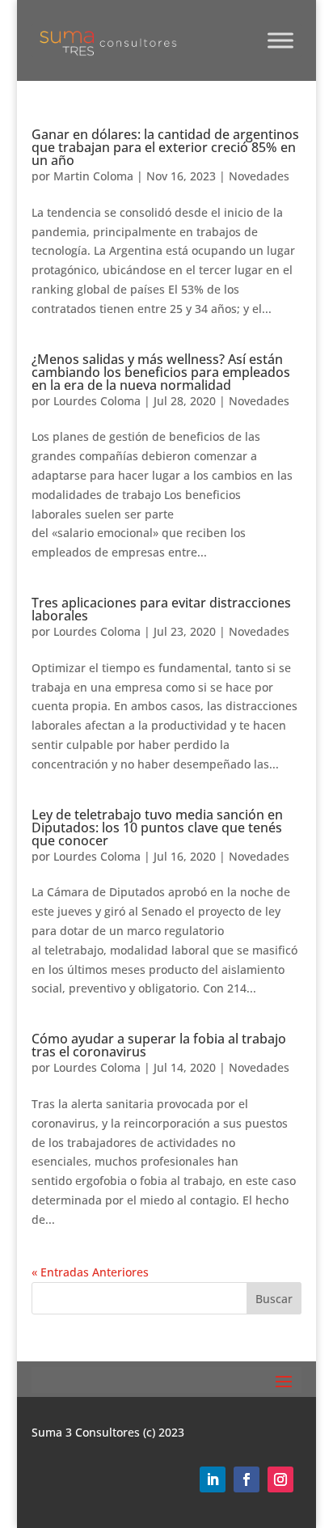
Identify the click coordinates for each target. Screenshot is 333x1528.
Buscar (274, 1298)
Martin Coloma (93, 176)
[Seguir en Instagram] (280, 1479)
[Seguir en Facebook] (246, 1479)
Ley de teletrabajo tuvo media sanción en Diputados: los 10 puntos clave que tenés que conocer (157, 827)
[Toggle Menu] (280, 40)
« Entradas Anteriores (90, 1272)
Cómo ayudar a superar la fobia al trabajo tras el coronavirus (159, 1045)
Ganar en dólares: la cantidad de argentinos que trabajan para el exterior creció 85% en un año (165, 147)
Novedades (259, 176)
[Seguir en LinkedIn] (213, 1479)
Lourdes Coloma (97, 400)
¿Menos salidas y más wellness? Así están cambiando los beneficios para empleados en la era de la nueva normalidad (161, 372)
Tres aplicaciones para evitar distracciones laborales (161, 609)
